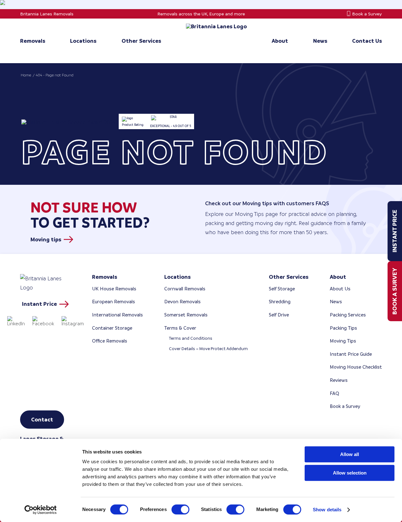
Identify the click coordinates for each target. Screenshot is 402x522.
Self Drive (279, 315)
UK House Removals (114, 289)
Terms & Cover (180, 328)
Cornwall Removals (184, 289)
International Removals (117, 315)
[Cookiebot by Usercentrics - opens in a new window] (40, 509)
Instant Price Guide (351, 354)
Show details (327, 509)
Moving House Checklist (356, 367)
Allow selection (350, 472)
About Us (340, 289)
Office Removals (109, 341)
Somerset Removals (186, 315)
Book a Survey (367, 14)
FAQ (334, 393)
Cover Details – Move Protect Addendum (208, 348)
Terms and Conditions (190, 338)
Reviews (339, 380)
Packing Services (348, 315)
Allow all (349, 454)
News (336, 302)
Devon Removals (182, 302)
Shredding (280, 302)
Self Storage (282, 289)
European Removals (113, 302)
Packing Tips (343, 328)
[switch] (180, 509)
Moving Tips (343, 341)
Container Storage (112, 328)
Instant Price (395, 231)
